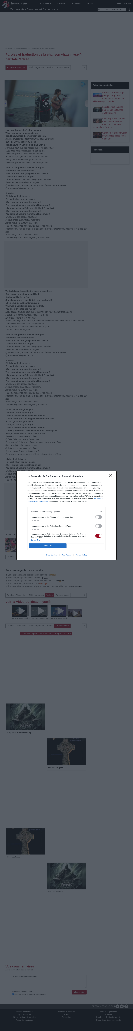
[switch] (98, 517)
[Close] (111, 476)
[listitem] (66, 511)
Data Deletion (51, 555)
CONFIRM (48, 546)
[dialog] (66, 515)
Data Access (66, 555)
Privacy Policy (81, 555)
